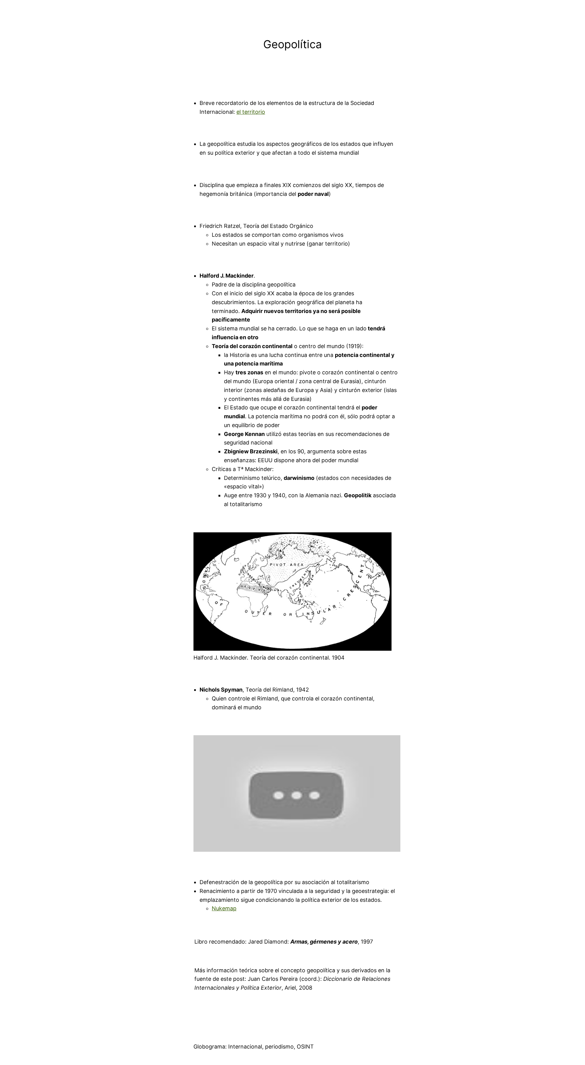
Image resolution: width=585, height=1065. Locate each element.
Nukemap (224, 908)
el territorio (250, 112)
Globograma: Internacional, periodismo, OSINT (253, 1046)
